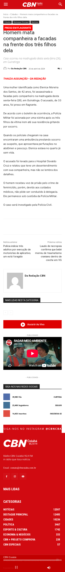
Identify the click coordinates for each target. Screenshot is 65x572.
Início (5, 14)
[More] (55, 227)
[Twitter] (25, 227)
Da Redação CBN (18, 68)
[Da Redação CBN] (5, 68)
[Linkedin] (47, 227)
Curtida (58, 397)
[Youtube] (23, 476)
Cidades (14, 14)
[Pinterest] (32, 227)
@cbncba (54, 428)
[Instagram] (15, 476)
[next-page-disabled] (11, 312)
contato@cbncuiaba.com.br (23, 468)
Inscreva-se (56, 413)
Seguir (58, 405)
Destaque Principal (21, 22)
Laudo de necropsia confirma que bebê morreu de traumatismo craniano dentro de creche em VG (48, 253)
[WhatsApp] (40, 227)
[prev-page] (5, 312)
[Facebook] (17, 227)
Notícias (35, 22)
